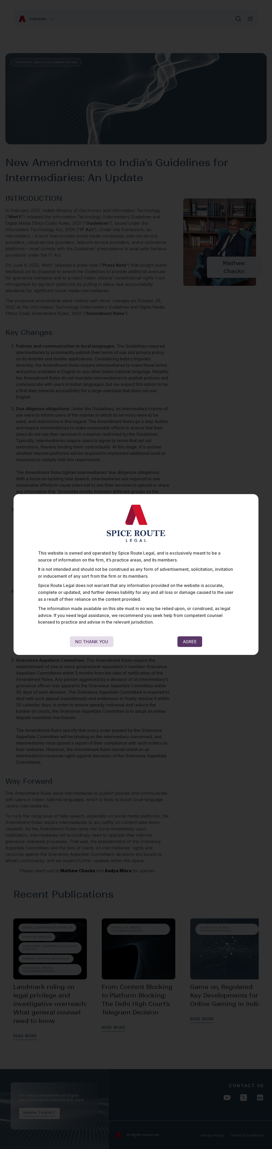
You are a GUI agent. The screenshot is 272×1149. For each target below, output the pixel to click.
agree (190, 641)
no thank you (91, 641)
